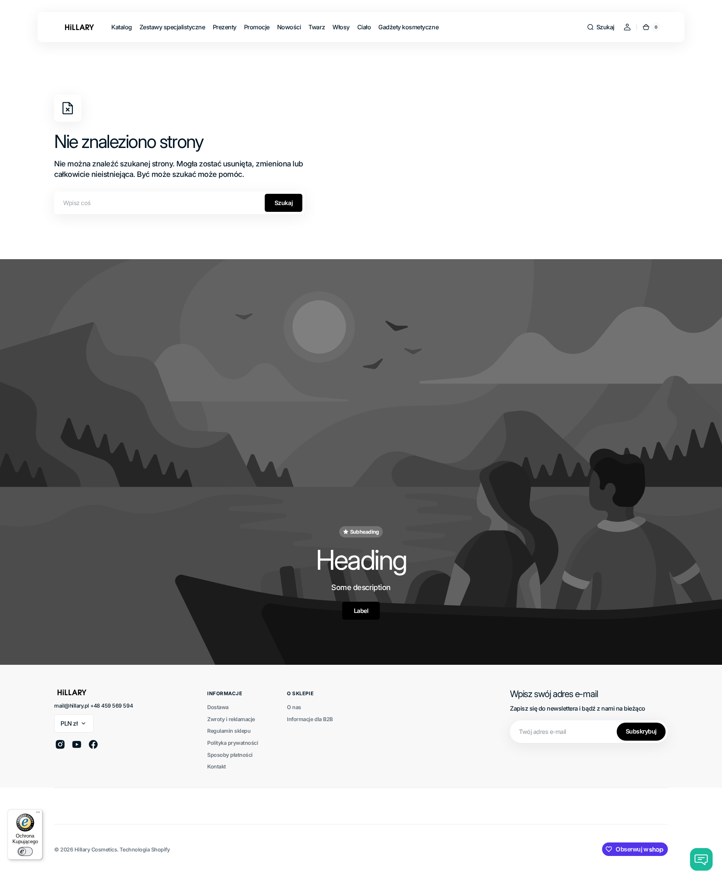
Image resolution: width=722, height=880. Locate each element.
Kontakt (216, 766)
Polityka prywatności (232, 743)
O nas (294, 707)
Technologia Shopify (145, 849)
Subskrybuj (641, 731)
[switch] (25, 851)
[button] (600, 27)
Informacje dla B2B (309, 719)
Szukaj (284, 203)
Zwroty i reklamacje (231, 719)
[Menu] (37, 813)
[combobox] (179, 203)
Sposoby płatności (230, 755)
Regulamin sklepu (228, 731)
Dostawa (218, 707)
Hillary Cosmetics (95, 849)
